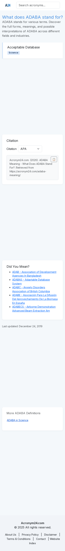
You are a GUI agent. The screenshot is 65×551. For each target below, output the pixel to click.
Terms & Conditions (18, 538)
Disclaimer (50, 534)
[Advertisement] (32, 96)
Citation (11, 149)
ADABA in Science (17, 420)
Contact (41, 538)
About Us (10, 534)
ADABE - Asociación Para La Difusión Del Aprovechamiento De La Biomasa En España (35, 299)
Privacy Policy (30, 534)
